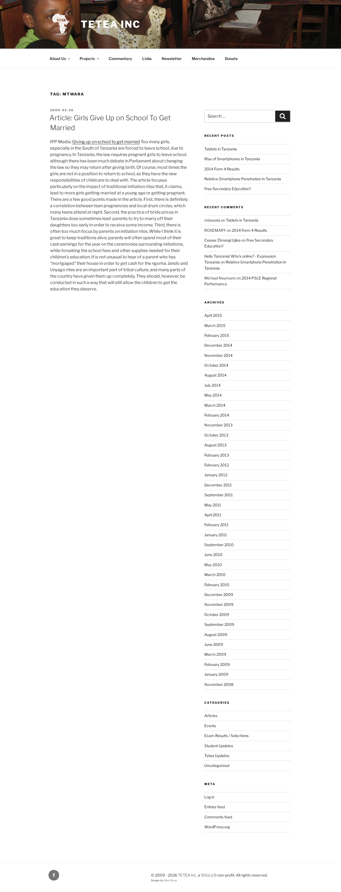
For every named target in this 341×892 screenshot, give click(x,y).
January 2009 (216, 674)
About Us (58, 58)
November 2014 (218, 355)
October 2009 (216, 614)
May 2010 (213, 564)
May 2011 (212, 505)
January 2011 (215, 535)
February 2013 (216, 455)
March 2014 (214, 405)
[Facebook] (53, 875)
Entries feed (214, 807)
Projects (87, 58)
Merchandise (203, 58)
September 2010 (219, 544)
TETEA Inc (110, 24)
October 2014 (216, 365)
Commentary (120, 58)
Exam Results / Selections (226, 735)
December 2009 (218, 594)
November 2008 (218, 684)
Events (210, 725)
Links (147, 58)
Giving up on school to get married (106, 141)
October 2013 (216, 435)
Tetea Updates (216, 755)
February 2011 (216, 524)
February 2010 (216, 584)
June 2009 (213, 644)
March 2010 (215, 574)
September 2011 (218, 495)
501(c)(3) (209, 875)
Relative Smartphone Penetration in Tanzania (242, 179)
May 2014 (213, 395)
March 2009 (215, 654)
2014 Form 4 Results (221, 169)
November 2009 (218, 604)
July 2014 (212, 385)
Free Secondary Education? (227, 188)
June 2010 (213, 554)
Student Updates (218, 745)
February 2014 (216, 415)
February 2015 (216, 335)
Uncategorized (216, 765)
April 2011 (212, 515)
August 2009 (215, 634)
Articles (210, 715)
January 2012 (215, 475)
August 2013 (215, 445)
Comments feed (218, 817)
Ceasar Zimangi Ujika (222, 240)
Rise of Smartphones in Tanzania (232, 159)
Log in (209, 797)
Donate (231, 58)
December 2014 (218, 345)
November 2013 (218, 425)
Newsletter (172, 58)
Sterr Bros (170, 880)
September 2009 (219, 624)
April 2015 (213, 315)
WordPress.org (217, 827)
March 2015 (214, 325)
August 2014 (215, 375)
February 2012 (216, 465)
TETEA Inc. (187, 875)
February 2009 (217, 664)
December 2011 (218, 485)
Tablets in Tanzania (220, 149)
